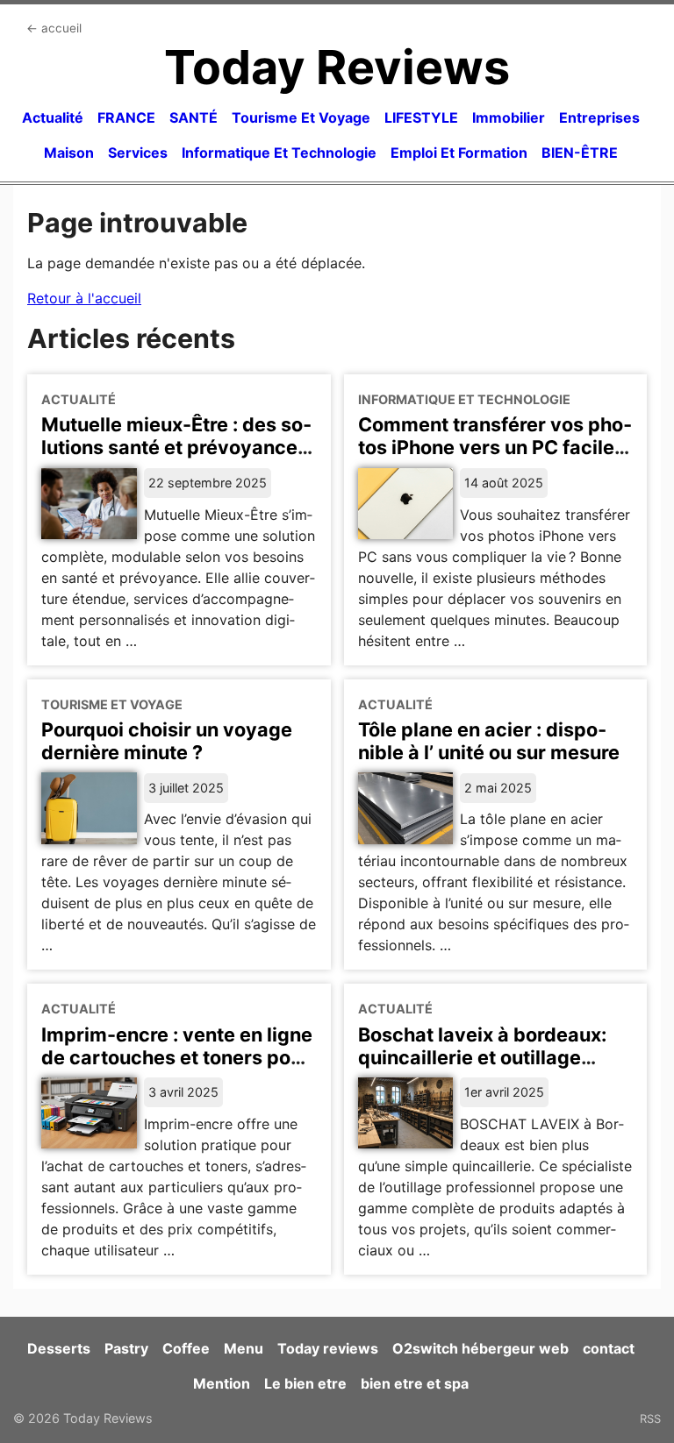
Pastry (126, 1348)
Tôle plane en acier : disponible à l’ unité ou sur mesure (489, 741)
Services (138, 152)
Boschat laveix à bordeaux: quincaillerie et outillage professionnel (482, 1057)
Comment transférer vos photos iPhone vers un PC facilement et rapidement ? (495, 447)
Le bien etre (305, 1383)
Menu (243, 1348)
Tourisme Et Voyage (301, 117)
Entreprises (599, 117)
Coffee (186, 1348)
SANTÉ (193, 117)
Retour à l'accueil (84, 298)
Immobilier (508, 117)
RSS (650, 1418)
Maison (69, 152)
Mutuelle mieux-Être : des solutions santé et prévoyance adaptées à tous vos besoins (176, 447)
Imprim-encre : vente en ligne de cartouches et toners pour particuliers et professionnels (177, 1057)
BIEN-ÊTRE (579, 152)
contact (609, 1348)
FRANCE (126, 117)
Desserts (58, 1348)
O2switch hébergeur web (480, 1348)
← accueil (54, 28)
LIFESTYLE (421, 117)
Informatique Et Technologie (279, 152)
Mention (221, 1383)
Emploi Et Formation (459, 152)
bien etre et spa (415, 1383)
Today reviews (327, 1348)
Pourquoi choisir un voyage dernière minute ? (166, 741)
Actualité (52, 117)
